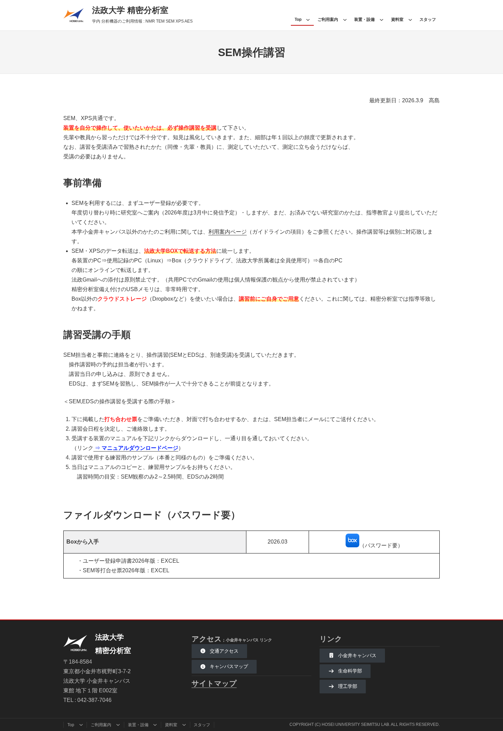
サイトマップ (214, 683)
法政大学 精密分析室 (130, 10)
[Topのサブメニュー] (308, 19)
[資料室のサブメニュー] (410, 19)
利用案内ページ (227, 232)
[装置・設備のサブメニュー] (381, 19)
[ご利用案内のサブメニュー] (345, 19)
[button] (219, 651)
